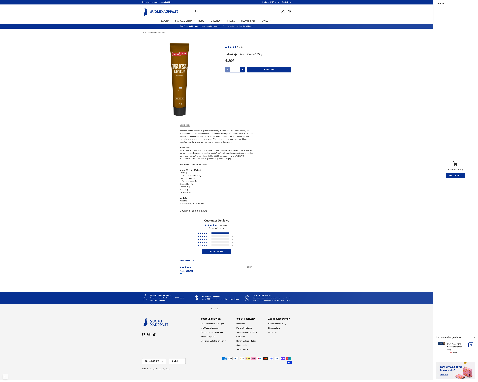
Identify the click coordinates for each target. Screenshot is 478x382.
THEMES (231, 21)
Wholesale (272, 332)
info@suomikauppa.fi (210, 328)
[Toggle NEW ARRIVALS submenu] (257, 20)
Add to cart (269, 69)
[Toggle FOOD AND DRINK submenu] (193, 20)
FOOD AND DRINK (183, 21)
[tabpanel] (216, 167)
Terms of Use (242, 349)
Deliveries (240, 324)
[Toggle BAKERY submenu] (170, 20)
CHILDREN (215, 21)
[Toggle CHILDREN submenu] (222, 20)
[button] (290, 11)
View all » (444, 375)
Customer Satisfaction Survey (213, 341)
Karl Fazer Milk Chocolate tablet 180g (454, 346)
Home (144, 32)
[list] (179, 79)
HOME (201, 21)
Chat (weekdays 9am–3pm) (213, 324)
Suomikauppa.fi (152, 369)
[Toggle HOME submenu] (206, 20)
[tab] (185, 124)
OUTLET (265, 21)
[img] (185, 267)
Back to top (215, 309)
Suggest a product (208, 336)
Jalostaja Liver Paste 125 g (156, 32)
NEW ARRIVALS (248, 21)
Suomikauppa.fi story (277, 324)
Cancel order (241, 345)
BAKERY (165, 21)
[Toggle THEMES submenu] (236, 20)
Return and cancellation (246, 341)
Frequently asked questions (212, 332)
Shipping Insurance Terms (247, 332)
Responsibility (274, 328)
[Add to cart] (470, 344)
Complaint (240, 336)
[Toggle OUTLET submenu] (271, 20)
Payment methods (244, 328)
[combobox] (230, 11)
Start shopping (455, 175)
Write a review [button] (216, 251)
